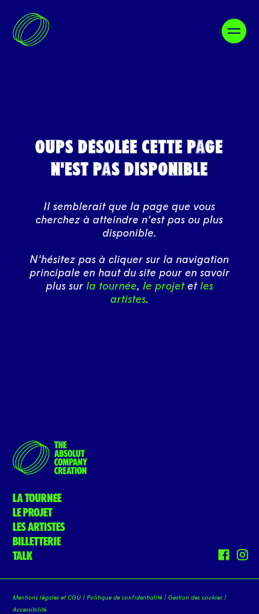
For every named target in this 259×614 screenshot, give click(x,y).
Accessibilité (29, 609)
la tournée (111, 286)
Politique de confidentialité (124, 597)
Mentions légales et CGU (47, 597)
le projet (163, 286)
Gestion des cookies (195, 597)
